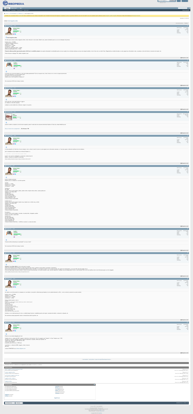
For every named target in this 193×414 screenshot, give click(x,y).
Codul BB (57, 386)
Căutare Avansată (185, 10)
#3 (187, 87)
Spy (21, 8)
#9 (187, 278)
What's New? (14, 8)
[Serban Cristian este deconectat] (8, 31)
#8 (187, 252)
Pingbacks (7, 394)
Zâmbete (57, 387)
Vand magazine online (13, 21)
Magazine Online (8, 381)
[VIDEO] (56, 390)
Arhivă (184, 402)
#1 (187, 25)
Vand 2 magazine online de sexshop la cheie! (14, 369)
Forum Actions (19, 10)
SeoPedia (100, 413)
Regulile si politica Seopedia (111, 15)
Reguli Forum (57, 398)
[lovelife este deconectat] (9, 64)
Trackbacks (57, 393)
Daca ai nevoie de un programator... (13, 128)
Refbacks (7, 396)
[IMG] (59, 389)
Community (13, 10)
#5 (187, 135)
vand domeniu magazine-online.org (12, 375)
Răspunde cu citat (185, 57)
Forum (7, 8)
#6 (187, 165)
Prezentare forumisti (136, 15)
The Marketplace (13, 13)
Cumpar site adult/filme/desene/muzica (102, 359)
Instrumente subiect (179, 23)
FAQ (5, 10)
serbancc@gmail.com (20, 348)
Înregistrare (184, 1)
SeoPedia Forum (179, 402)
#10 (187, 322)
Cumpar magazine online (10, 372)
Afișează (185, 23)
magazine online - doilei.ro (10, 378)
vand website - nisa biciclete (88, 359)
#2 (187, 60)
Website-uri (20, 13)
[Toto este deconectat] (8, 116)
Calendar (8, 10)
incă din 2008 (20, 15)
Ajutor (178, 1)
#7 (187, 228)
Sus (187, 402)
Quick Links (26, 10)
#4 (187, 111)
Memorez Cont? (163, 2)
